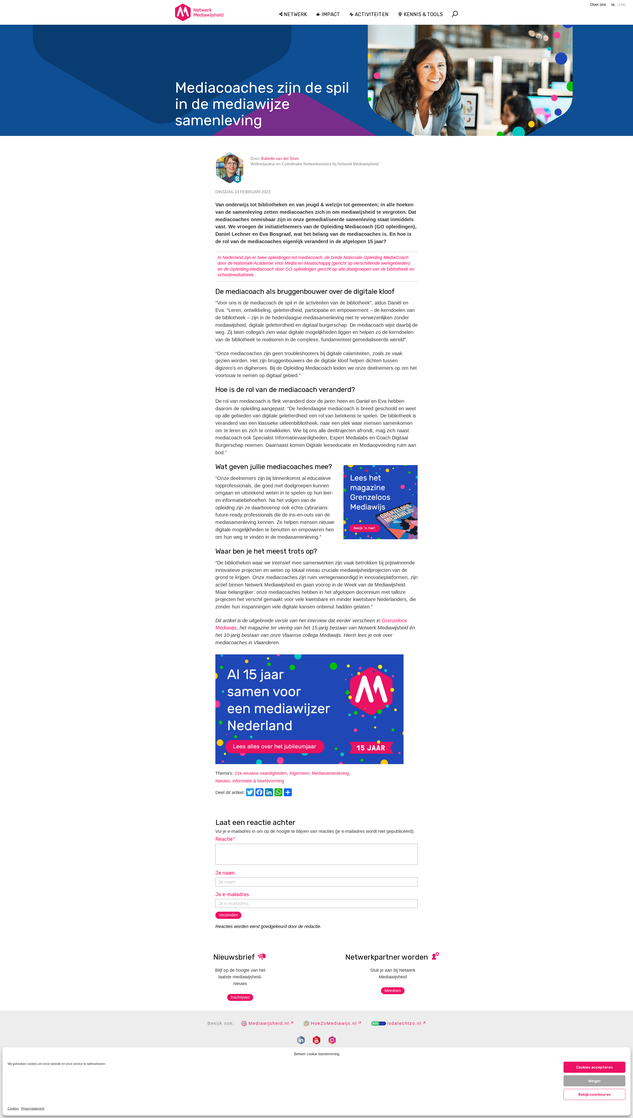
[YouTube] (316, 1040)
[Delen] (288, 792)
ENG (622, 5)
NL (613, 5)
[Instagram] (332, 1040)
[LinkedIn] (269, 792)
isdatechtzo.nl (404, 1023)
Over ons (598, 4)
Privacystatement (32, 1108)
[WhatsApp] (279, 792)
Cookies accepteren (594, 1067)
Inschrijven (240, 997)
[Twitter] (250, 792)
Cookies (13, 1108)
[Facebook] (260, 792)
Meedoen (392, 991)
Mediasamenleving (330, 773)
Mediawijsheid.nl (269, 1023)
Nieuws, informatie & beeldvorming (249, 780)
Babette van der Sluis (280, 158)
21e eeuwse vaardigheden (261, 773)
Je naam (225, 873)
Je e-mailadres (232, 894)
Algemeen (299, 773)
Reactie (225, 839)
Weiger (594, 1081)
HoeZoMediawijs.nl (334, 1023)
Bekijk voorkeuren (594, 1094)
